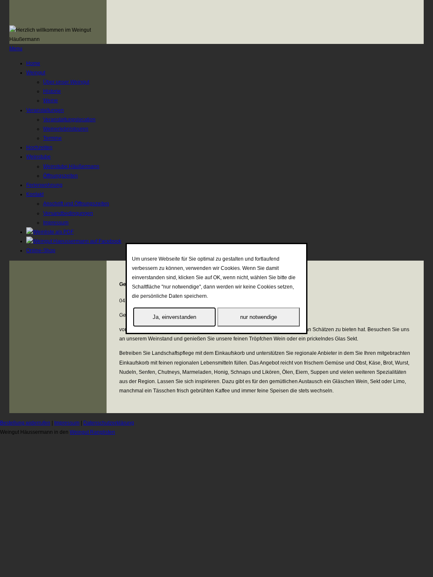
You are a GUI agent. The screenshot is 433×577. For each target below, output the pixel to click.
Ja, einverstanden (174, 317)
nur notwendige (258, 317)
